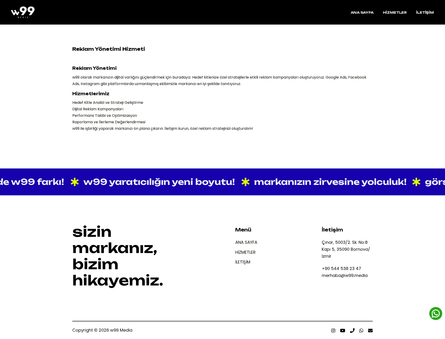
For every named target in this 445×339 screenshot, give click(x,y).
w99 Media (121, 330)
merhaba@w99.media (345, 275)
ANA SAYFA (246, 242)
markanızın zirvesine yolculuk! (325, 182)
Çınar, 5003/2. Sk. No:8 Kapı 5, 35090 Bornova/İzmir (346, 249)
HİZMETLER (245, 252)
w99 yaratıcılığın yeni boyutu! (154, 182)
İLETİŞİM (242, 262)
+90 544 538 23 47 (341, 268)
